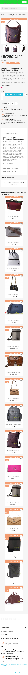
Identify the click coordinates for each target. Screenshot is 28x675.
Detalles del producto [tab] (11, 133)
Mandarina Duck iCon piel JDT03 (14, 607)
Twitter (6, 619)
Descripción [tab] (7, 131)
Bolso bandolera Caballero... (14, 346)
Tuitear (12, 103)
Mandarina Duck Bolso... (14, 242)
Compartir (8, 103)
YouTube (10, 619)
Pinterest (16, 103)
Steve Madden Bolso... (14, 294)
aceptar (24, 2)
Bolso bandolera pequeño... (14, 450)
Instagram (19, 619)
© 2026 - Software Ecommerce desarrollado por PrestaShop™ (14, 664)
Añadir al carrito (14, 95)
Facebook (2, 619)
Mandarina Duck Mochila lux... (14, 424)
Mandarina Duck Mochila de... (14, 268)
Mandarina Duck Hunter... (14, 216)
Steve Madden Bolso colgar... (14, 372)
